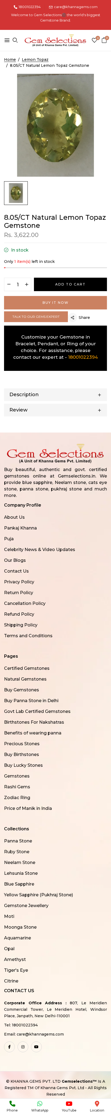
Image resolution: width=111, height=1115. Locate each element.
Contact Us (16, 571)
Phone (12, 1110)
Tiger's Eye (16, 970)
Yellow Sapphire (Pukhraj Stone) (38, 894)
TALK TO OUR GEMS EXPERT (36, 317)
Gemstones (17, 776)
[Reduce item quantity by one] (8, 284)
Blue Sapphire (19, 884)
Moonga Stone (20, 927)
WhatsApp (39, 1110)
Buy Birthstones (21, 754)
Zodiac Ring (17, 797)
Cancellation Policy (25, 603)
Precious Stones (22, 743)
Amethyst (15, 959)
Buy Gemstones (21, 689)
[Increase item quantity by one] (26, 284)
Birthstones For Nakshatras (34, 722)
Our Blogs (15, 560)
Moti (9, 916)
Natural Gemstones (25, 679)
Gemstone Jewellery (26, 905)
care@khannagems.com (76, 7)
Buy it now (56, 303)
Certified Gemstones (27, 668)
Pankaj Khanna (20, 528)
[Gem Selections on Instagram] (23, 1046)
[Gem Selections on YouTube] (36, 1046)
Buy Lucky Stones (23, 765)
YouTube (69, 1110)
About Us (14, 517)
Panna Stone (18, 841)
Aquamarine (17, 937)
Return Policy (18, 592)
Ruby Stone (16, 851)
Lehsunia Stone (21, 873)
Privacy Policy (19, 581)
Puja (9, 538)
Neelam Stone (19, 862)
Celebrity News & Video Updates (39, 549)
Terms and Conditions (28, 635)
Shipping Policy (20, 625)
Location (97, 1110)
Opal (9, 948)
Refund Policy (19, 614)
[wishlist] (94, 41)
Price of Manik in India (28, 808)
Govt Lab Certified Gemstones (37, 711)
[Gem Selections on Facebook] (9, 1046)
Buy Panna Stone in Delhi (31, 700)
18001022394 (30, 7)
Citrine (11, 981)
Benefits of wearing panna (32, 733)
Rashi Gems (17, 786)
